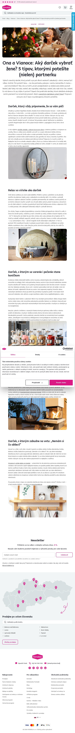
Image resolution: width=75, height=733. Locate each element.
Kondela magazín (32, 691)
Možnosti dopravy (8, 685)
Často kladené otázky (9, 682)
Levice (6, 630)
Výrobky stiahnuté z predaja (35, 713)
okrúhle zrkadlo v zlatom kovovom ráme (31, 130)
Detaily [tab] (37, 354)
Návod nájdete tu (8, 565)
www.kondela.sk (36, 484)
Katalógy (29, 688)
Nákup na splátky (7, 691)
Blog (8, 18)
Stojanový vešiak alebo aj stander (19, 463)
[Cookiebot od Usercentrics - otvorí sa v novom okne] (64, 348)
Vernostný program (8, 703)
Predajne (5, 679)
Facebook (30, 668)
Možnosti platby (7, 688)
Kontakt (29, 679)
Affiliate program (32, 694)
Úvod (3, 18)
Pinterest (41, 668)
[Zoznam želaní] (60, 7)
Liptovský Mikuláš (9, 633)
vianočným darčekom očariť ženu (51, 94)
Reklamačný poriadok (57, 685)
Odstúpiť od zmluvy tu (58, 691)
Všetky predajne (10, 642)
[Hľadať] (4, 13)
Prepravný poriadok (57, 688)
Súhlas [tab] (13, 354)
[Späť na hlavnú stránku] (6, 7)
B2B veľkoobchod (32, 704)
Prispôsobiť (36, 382)
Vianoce (13, 18)
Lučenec (6, 636)
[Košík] (65, 7)
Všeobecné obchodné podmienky (61, 679)
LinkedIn (45, 668)
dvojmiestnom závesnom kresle (30, 392)
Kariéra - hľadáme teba (34, 701)
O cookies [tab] (61, 354)
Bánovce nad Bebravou (11, 627)
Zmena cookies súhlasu (58, 694)
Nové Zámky (45, 630)
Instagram (33, 668)
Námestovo (44, 627)
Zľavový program (7, 700)
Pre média (30, 710)
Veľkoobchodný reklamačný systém (37, 707)
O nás (28, 697)
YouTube (37, 668)
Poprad (43, 633)
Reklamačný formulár (33, 682)
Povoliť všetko (61, 382)
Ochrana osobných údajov (59, 682)
